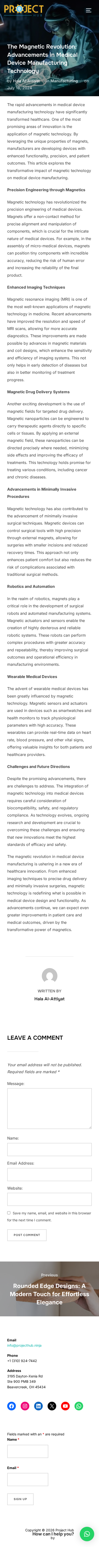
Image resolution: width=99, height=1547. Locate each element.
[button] (87, 1534)
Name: (13, 1138)
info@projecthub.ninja (24, 1345)
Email (13, 1468)
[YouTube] (65, 1406)
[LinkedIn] (38, 1406)
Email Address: (20, 1163)
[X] (52, 1406)
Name (13, 1439)
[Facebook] (11, 1406)
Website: (15, 1188)
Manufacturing (64, 80)
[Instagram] (25, 1406)
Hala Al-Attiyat (26, 80)
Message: (16, 1083)
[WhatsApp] (78, 1406)
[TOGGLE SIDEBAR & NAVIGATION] (90, 10)
